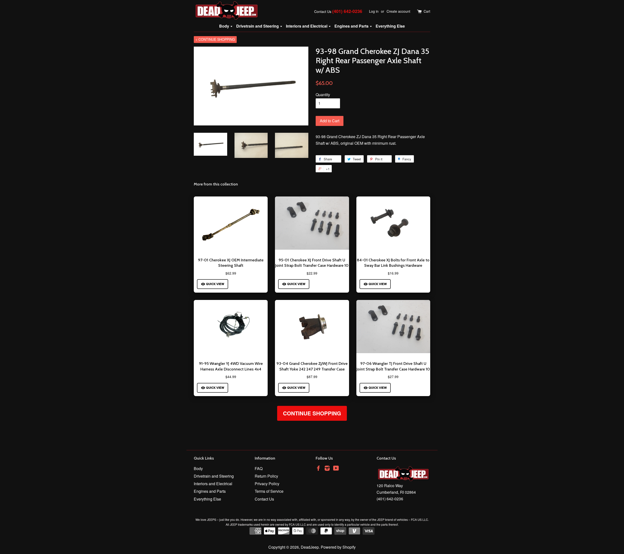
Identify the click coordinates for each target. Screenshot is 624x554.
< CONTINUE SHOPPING (215, 39)
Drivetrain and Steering (258, 26)
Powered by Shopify (338, 547)
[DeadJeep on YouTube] (336, 469)
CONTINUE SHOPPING (312, 413)
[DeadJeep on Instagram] (327, 469)
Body (224, 26)
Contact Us (322, 11)
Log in (374, 11)
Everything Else (390, 26)
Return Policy (266, 476)
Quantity (323, 94)
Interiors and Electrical (307, 26)
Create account (398, 11)
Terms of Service (269, 491)
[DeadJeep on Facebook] (318, 469)
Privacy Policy (267, 483)
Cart (427, 11)
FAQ (259, 468)
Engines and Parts (352, 26)
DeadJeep (310, 547)
